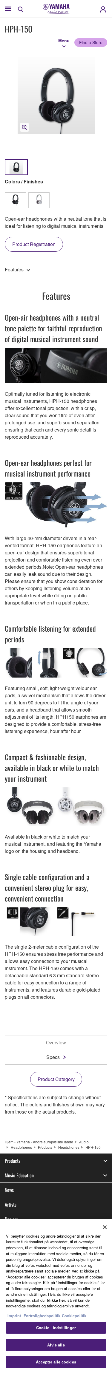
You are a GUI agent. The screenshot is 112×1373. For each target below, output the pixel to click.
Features (14, 269)
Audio (84, 1141)
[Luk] (104, 1227)
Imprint (14, 1315)
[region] (56, 1296)
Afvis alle (56, 1345)
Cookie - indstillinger (56, 1327)
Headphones (21, 1147)
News (9, 1189)
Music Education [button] (19, 1175)
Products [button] (12, 1160)
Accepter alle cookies (56, 1362)
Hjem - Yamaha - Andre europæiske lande (39, 1141)
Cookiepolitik (74, 1315)
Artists (10, 1204)
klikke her (56, 1300)
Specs (53, 1057)
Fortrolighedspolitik (42, 1315)
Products (45, 1147)
